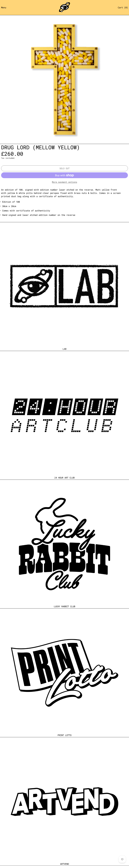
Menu (3, 7)
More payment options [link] (64, 182)
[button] (123, 7)
